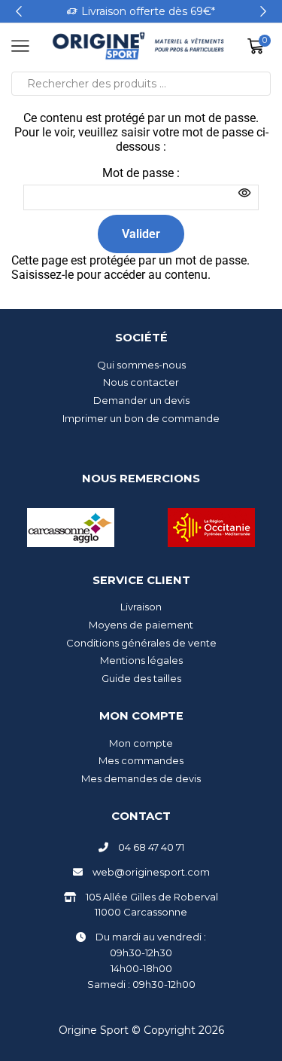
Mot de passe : (141, 173)
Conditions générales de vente (141, 643)
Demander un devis (141, 400)
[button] (19, 11)
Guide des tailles (141, 678)
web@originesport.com (151, 872)
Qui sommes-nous (141, 365)
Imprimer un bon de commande (141, 418)
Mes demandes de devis (141, 778)
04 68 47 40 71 (151, 847)
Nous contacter (141, 382)
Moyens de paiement (141, 625)
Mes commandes (141, 760)
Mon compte (141, 743)
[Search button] (258, 83)
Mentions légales (141, 660)
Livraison (141, 607)
